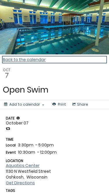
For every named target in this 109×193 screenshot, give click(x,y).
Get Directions (20, 183)
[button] (18, 118)
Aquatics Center (23, 165)
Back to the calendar (24, 60)
